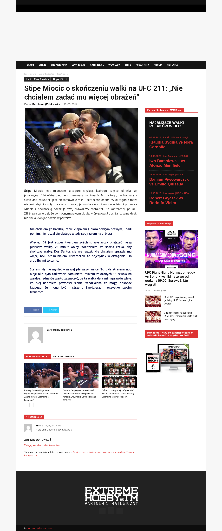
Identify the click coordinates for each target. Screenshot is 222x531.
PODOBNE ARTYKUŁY (37, 356)
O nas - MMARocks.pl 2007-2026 (39, 528)
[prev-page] (26, 405)
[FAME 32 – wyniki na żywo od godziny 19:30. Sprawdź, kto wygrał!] (153, 301)
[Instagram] (190, 2)
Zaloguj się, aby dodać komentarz (42, 445)
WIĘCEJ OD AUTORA (63, 356)
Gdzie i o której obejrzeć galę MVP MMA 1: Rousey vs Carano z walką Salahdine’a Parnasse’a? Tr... (118, 393)
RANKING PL (97, 64)
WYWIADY (114, 64)
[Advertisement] (111, 36)
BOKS (127, 64)
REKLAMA (172, 64)
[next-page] (31, 405)
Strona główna (30, 74)
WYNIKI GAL (78, 64)
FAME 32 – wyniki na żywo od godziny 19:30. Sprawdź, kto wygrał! (179, 300)
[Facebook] (185, 2)
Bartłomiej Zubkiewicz (46, 104)
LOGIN (42, 64)
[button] (194, 65)
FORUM (158, 64)
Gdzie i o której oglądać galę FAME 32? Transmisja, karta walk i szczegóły (180, 316)
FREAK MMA (142, 64)
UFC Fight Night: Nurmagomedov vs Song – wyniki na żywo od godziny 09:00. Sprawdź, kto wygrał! (170, 279)
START (30, 64)
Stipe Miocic (60, 79)
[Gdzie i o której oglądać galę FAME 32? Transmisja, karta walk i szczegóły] (153, 316)
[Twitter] (195, 2)
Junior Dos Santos (46, 74)
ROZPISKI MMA (59, 64)
